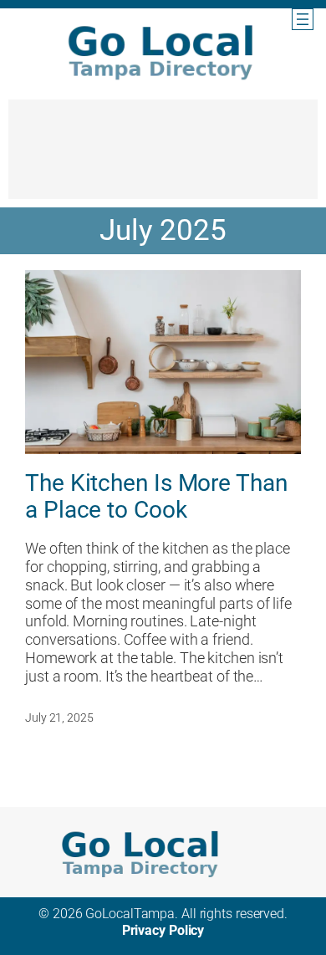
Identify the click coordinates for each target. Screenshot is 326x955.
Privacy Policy (163, 930)
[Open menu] (302, 19)
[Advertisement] (163, 157)
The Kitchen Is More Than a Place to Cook (156, 496)
